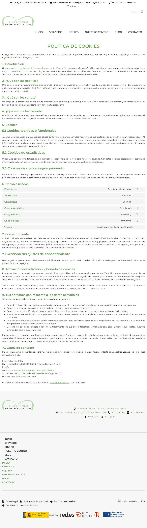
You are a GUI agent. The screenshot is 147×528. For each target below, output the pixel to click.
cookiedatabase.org (59, 382)
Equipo (74, 32)
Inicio (39, 32)
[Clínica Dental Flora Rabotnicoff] (18, 21)
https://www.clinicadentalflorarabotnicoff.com (40, 68)
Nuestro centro (96, 32)
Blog (118, 32)
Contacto (135, 32)
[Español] (135, 12)
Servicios (55, 32)
